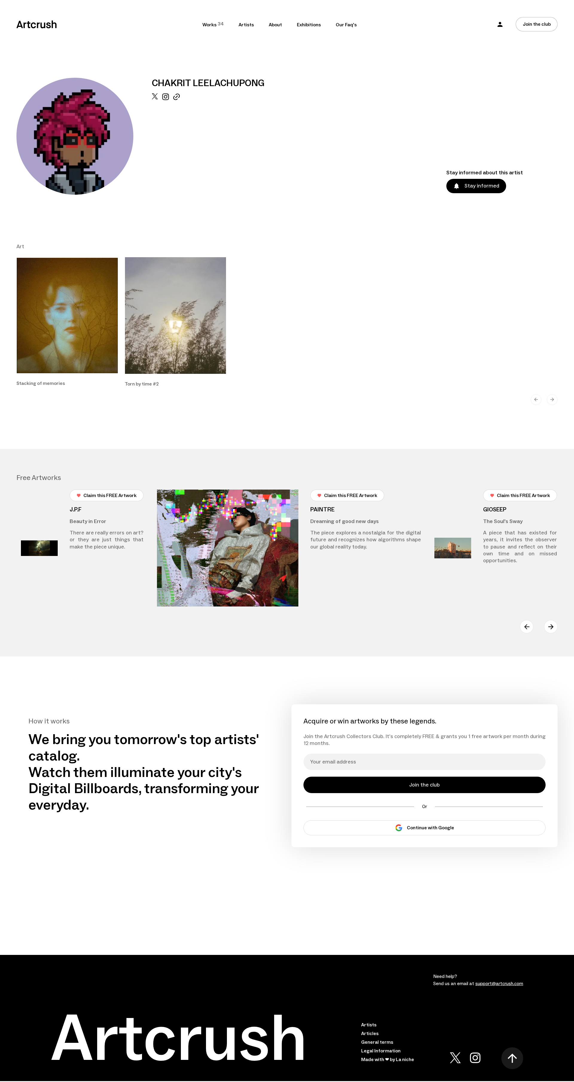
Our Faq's (346, 25)
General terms (377, 1042)
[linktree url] (176, 144)
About (275, 25)
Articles (369, 1034)
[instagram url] (165, 144)
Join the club (537, 24)
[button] (500, 24)
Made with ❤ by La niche (387, 1060)
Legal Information (381, 1051)
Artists (246, 25)
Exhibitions (309, 25)
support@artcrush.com (499, 984)
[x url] (155, 144)
